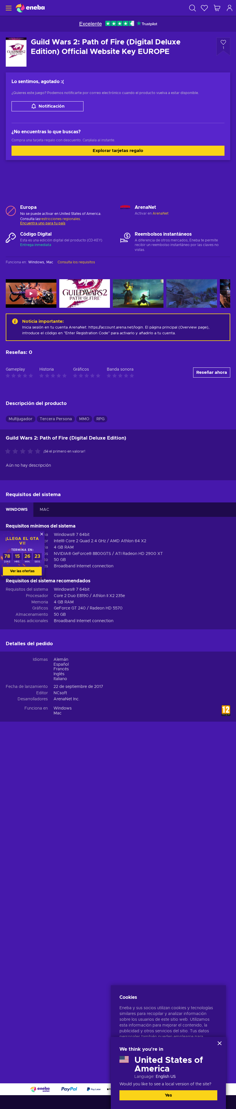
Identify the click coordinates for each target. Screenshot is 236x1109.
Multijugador (21, 419)
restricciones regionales (60, 219)
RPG (100, 419)
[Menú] (8, 8)
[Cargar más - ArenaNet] (125, 210)
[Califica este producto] (24, 451)
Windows (63, 708)
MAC (44, 510)
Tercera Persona (56, 419)
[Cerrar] (219, 1043)
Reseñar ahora (211, 372)
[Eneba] (30, 7)
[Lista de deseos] (204, 8)
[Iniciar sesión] (229, 8)
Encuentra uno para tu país (42, 223)
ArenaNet (160, 213)
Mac (58, 713)
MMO (84, 419)
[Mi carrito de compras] (217, 8)
